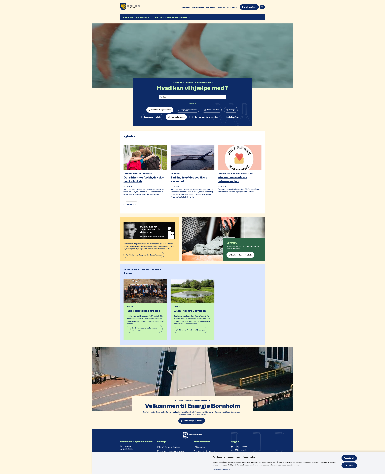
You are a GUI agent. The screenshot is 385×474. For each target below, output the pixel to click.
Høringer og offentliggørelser (206, 117)
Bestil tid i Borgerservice (161, 110)
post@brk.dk (128, 449)
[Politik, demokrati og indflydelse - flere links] (189, 17)
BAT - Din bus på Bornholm (170, 447)
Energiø (232, 110)
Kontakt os (201, 447)
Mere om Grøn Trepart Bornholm (192, 330)
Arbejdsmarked (213, 110)
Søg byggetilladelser (188, 110)
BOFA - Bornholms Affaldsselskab (172, 451)
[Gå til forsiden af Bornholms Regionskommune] (149, 7)
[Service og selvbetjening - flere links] (148, 17)
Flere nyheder (131, 204)
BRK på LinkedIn (241, 450)
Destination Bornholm (152, 117)
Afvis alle (349, 465)
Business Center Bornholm (241, 255)
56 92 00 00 (127, 446)
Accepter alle (349, 458)
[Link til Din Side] (149, 239)
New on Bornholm (177, 117)
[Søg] (161, 97)
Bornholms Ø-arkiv (233, 117)
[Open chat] (262, 7)
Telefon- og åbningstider (206, 451)
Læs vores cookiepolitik (221, 469)
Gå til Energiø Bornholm (193, 421)
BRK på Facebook (241, 447)
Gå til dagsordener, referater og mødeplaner (144, 329)
